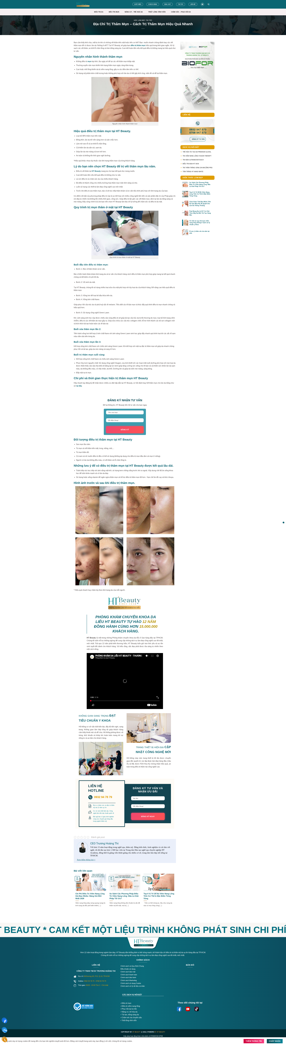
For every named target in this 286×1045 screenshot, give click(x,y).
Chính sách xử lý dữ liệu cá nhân (133, 986)
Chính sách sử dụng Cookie (131, 983)
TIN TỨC (180, 4)
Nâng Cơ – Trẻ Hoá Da (134, 12)
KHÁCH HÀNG (152, 4)
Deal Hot (167, 4)
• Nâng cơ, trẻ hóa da (129, 1012)
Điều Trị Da (98, 12)
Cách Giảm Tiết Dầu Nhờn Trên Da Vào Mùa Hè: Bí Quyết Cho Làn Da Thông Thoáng (200, 203)
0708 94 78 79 (101, 981)
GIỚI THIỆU (137, 4)
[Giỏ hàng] (202, 4)
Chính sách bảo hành (128, 977)
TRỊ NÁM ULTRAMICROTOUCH (193, 160)
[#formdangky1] (283, 522)
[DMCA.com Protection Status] (107, 1006)
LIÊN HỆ (192, 4)
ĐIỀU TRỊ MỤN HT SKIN (191, 164)
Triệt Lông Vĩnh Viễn (156, 12)
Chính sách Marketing (129, 980)
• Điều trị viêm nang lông (130, 1006)
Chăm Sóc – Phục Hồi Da (181, 12)
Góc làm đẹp (139, 20)
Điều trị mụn (126, 1003)
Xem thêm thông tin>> (86, 860)
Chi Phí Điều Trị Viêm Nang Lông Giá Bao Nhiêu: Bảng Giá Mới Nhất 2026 (90, 896)
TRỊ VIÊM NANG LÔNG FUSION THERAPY (197, 156)
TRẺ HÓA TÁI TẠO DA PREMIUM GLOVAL (197, 152)
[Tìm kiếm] (208, 4)
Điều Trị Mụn (114, 12)
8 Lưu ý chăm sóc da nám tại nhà (199, 232)
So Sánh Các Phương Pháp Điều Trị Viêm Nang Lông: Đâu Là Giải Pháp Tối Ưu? (124, 896)
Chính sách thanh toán (129, 975)
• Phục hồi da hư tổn (129, 1009)
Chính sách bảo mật (128, 972)
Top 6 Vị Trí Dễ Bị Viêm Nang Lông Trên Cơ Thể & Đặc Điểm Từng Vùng (159, 896)
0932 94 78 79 (89, 981)
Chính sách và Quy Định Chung (132, 966)
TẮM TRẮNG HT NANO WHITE (193, 171)
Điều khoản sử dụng (128, 969)
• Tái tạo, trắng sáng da (130, 1015)
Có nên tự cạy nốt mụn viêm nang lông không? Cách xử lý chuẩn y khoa (199, 222)
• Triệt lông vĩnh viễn (129, 1020)
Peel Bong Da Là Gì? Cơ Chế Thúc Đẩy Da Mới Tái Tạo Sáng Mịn (200, 213)
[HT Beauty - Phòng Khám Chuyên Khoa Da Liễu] (88, 4)
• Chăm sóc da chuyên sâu (131, 1017)
